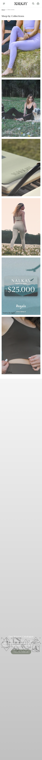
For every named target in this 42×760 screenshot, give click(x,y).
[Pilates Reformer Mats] (21, 167)
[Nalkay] (21, 3)
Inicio (3, 9)
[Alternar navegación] (4, 3)
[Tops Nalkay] (21, 345)
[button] (33, 3)
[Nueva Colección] (21, 108)
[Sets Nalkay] (21, 227)
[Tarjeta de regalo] (21, 286)
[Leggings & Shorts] (21, 49)
